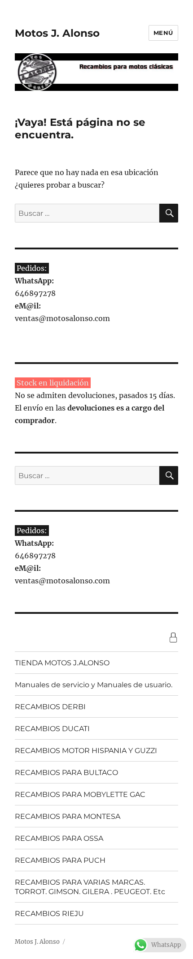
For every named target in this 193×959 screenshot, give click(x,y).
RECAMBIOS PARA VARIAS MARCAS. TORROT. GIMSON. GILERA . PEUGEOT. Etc (90, 887)
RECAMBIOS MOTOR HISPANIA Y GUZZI (86, 750)
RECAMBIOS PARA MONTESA (67, 816)
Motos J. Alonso (57, 33)
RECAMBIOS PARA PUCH (60, 860)
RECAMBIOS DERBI (50, 706)
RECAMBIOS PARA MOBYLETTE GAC (80, 794)
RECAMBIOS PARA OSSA (59, 838)
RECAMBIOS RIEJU (49, 913)
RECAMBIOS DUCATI (52, 728)
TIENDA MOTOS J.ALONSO (62, 663)
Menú (163, 32)
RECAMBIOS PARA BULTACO (66, 772)
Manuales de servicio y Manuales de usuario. (93, 685)
